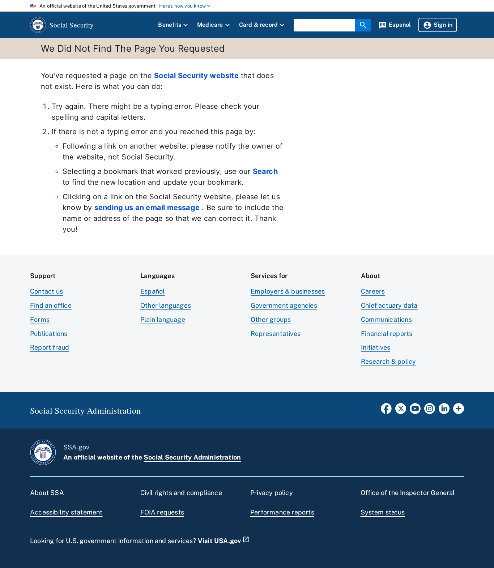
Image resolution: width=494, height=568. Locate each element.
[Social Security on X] (400, 411)
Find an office (51, 305)
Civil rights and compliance (181, 492)
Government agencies (284, 305)
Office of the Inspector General (408, 492)
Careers (373, 291)
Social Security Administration (192, 457)
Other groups (271, 319)
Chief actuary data (389, 305)
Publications (48, 333)
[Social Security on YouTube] (415, 411)
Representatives (276, 333)
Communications (386, 319)
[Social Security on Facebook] (386, 411)
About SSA (47, 492)
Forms (40, 319)
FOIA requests (162, 512)
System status (383, 512)
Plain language (162, 319)
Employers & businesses (288, 291)
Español (152, 291)
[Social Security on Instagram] (429, 411)
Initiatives (375, 347)
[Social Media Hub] (458, 411)
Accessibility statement (66, 512)
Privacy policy (271, 492)
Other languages (165, 305)
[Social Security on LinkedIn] (444, 411)
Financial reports (386, 333)
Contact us (46, 291)
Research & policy (388, 361)
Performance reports (282, 512)
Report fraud (49, 347)
